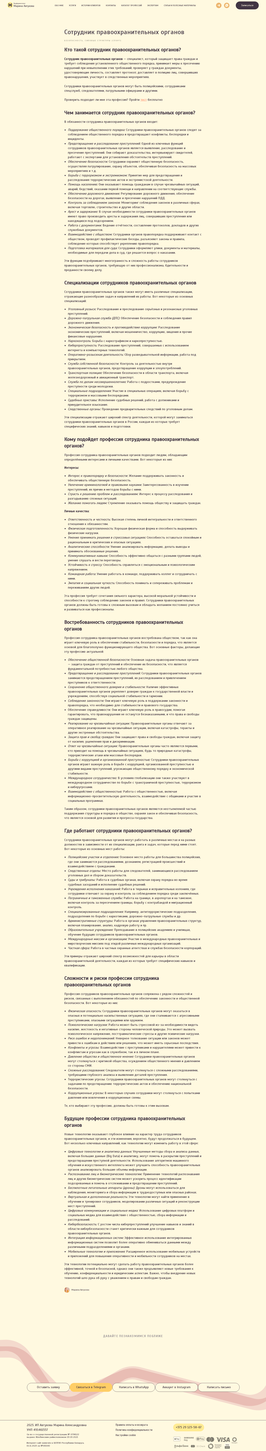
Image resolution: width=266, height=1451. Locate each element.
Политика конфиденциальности (133, 1430)
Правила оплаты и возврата (131, 1424)
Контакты (111, 5)
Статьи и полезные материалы (180, 5)
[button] (247, 5)
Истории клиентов (90, 5)
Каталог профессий (131, 5)
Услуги (72, 5)
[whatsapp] (226, 5)
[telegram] (218, 5)
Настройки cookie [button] (125, 1435)
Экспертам (152, 5)
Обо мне (59, 5)
